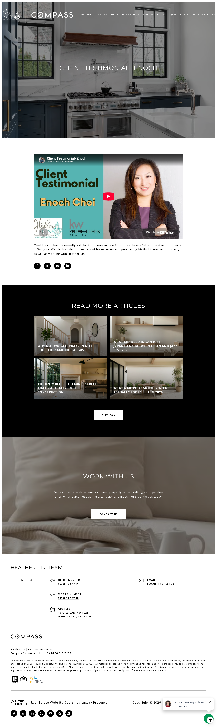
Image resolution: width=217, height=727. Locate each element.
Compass (137, 660)
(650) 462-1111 (68, 583)
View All (108, 414)
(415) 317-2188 (68, 598)
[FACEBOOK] (14, 713)
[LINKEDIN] (32, 713)
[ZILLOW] (68, 713)
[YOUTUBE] (50, 713)
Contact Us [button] (109, 514)
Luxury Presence (94, 702)
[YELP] (59, 713)
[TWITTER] (41, 713)
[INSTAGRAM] (23, 713)
